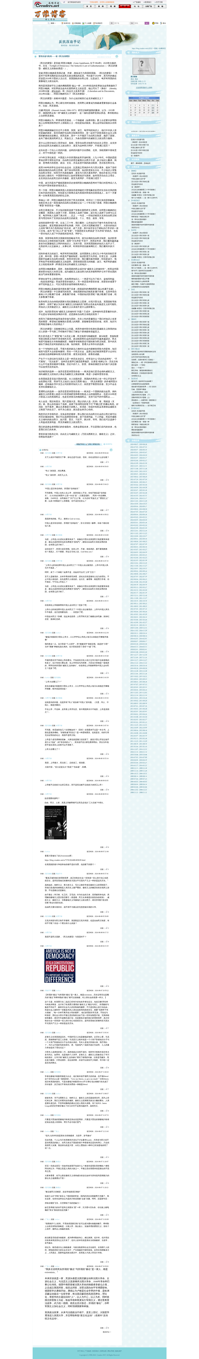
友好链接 (135, 159)
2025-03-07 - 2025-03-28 (138, 490)
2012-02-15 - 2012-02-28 (138, 738)
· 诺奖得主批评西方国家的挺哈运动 (143, 352)
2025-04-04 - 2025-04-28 (138, 488)
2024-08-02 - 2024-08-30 (138, 509)
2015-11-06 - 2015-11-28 (138, 674)
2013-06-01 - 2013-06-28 (138, 709)
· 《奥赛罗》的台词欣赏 (138, 142)
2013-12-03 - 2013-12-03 (138, 693)
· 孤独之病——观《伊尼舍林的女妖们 (144, 362)
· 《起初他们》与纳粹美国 (140, 403)
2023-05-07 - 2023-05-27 (138, 550)
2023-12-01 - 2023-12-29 (138, 531)
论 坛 (136, 6)
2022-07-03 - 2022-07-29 (138, 577)
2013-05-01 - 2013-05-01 (138, 711)
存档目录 (135, 441)
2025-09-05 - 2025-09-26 (138, 474)
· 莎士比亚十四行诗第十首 (139, 145)
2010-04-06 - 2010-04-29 (138, 760)
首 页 (89, 6)
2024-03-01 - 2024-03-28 (138, 523)
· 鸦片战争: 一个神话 (138, 365)
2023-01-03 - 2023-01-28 (138, 560)
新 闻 (101, 6)
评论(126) (96, 444)
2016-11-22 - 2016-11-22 (138, 663)
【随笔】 (134, 171)
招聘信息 (103, 1351)
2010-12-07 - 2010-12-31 (138, 749)
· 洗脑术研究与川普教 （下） (141, 395)
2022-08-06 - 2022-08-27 (138, 574)
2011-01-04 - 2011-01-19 (138, 747)
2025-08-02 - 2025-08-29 (138, 477)
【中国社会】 (135, 408)
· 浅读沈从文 (135, 227)
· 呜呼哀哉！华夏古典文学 (140, 217)
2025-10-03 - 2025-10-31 (138, 471)
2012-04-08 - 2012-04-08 (138, 733)
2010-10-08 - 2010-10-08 (138, 755)
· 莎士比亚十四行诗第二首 (140, 346)
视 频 (112, 6)
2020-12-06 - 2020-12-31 (138, 628)
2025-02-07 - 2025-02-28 (138, 493)
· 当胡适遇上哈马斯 (137, 354)
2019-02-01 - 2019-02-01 (138, 639)
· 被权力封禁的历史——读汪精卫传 (143, 405)
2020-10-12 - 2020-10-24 (138, 633)
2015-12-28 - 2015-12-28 (138, 671)
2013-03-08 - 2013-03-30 (138, 717)
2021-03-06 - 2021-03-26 (138, 620)
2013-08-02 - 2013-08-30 (138, 703)
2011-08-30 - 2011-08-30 (138, 744)
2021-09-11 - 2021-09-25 (138, 604)
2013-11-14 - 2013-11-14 (138, 695)
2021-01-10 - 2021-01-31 (138, 625)
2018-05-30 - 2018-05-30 (138, 644)
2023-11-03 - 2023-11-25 (138, 533)
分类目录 (135, 167)
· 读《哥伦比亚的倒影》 (139, 219)
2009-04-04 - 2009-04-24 (138, 784)
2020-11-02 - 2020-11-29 (138, 631)
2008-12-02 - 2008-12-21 (138, 790)
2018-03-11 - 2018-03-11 (138, 647)
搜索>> (53, 23)
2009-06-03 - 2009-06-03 (138, 782)
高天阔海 (48, 453)
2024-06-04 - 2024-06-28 (138, 515)
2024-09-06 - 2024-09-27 (138, 506)
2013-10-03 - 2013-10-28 (138, 698)
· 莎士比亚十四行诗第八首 (140, 252)
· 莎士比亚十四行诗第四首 (140, 316)
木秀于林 (59, 453)
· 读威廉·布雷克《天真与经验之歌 (143, 195)
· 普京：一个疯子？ (137, 368)
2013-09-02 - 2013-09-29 (138, 701)
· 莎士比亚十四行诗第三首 (140, 343)
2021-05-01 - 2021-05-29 (138, 614)
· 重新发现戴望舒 (137, 222)
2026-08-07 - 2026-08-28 (138, 444)
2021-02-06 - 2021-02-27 (138, 622)
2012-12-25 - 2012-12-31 (138, 725)
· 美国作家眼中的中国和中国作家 (142, 225)
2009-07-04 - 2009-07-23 (138, 779)
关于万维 (159, 2)
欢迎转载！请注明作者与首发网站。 (144, 127)
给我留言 (99, 23)
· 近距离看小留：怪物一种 (140, 192)
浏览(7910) (80, 444)
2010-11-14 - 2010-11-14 (138, 752)
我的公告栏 (136, 122)
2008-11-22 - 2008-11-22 (138, 792)
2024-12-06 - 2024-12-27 (138, 498)
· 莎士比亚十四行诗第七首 (140, 254)
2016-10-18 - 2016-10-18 (138, 666)
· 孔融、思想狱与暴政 (138, 389)
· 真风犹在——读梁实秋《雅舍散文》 (144, 400)
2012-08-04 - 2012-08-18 (138, 730)
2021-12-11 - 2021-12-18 (138, 595)
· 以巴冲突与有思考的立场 (140, 357)
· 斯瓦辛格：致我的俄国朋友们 (142, 370)
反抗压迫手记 (70, 41)
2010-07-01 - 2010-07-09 (138, 757)
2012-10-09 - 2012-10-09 (138, 728)
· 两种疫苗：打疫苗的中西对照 (142, 373)
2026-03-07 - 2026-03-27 (138, 458)
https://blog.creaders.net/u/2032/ (142, 48)
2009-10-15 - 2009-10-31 (138, 774)
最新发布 (135, 136)
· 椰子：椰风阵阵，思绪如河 (140, 163)
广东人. (56, 1131)
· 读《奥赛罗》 (135, 156)
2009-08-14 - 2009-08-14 (138, 776)
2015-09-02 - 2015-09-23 (138, 679)
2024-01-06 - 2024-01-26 (138, 528)
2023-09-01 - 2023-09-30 (138, 539)
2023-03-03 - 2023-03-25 (138, 555)
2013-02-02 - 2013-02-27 (138, 720)
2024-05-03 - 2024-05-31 (138, 517)
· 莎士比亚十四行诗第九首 (140, 246)
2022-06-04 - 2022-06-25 (138, 579)
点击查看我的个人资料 (144, 88)
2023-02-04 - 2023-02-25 (138, 558)
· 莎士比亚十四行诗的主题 (139, 150)
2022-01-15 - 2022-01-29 (138, 593)
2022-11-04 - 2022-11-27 (138, 566)
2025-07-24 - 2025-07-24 (138, 479)
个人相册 (88, 23)
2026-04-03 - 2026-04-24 (138, 455)
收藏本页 (162, 48)
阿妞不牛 (59, 874)
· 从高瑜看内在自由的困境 (140, 287)
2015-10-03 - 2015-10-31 (138, 676)
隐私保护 (118, 1351)
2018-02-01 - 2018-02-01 (138, 649)
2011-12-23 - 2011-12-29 (138, 741)
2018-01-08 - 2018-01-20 (138, 652)
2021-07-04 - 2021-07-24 (138, 609)
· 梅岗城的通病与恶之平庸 (140, 279)
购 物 (160, 6)
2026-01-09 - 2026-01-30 (138, 463)
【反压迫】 (135, 379)
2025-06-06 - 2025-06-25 (138, 482)
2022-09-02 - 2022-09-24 (138, 571)
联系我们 (148, 2)
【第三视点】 (135, 349)
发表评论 (109, 444)
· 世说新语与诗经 (136, 153)
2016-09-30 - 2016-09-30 (138, 668)
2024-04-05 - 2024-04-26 (138, 520)
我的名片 (135, 53)
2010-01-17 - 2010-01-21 (138, 765)
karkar (58, 633)
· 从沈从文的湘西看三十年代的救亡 (143, 190)
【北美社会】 (135, 260)
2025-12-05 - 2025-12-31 (138, 466)
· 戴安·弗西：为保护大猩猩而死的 (143, 284)
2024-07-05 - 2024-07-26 (138, 512)
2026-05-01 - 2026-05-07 (138, 452)
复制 (155, 48)
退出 (164, 23)
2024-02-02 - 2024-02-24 (138, 525)
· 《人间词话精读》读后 (139, 392)
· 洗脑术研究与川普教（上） (141, 397)
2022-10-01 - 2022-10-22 (138, 568)
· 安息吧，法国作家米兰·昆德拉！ (143, 360)
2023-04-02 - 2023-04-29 (138, 552)
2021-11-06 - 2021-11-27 (138, 598)
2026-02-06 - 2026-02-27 (138, 461)
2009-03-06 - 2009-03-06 (138, 787)
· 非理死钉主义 (136, 376)
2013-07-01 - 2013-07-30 (138, 706)
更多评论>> (107, 1332)
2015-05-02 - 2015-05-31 (138, 687)
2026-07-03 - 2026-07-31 (138, 447)
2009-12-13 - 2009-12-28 (138, 768)
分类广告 (148, 6)
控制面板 (77, 23)
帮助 (156, 23)
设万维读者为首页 (74, 2)
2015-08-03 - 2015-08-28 (138, 682)
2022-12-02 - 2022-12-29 (138, 563)
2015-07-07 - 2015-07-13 (138, 685)
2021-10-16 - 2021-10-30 (138, 601)
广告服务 (137, 2)
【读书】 (134, 230)
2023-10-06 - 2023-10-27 (138, 536)
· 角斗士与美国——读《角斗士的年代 (144, 198)
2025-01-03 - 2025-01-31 (138, 496)
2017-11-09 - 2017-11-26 (138, 658)
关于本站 (80, 1351)
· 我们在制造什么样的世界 (140, 281)
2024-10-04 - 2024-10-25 (138, 504)
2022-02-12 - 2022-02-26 (138, 590)
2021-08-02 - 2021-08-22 (138, 606)
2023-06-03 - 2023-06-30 (138, 547)
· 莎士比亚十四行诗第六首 (140, 311)
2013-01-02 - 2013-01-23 (138, 722)
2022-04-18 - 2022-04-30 (138, 585)
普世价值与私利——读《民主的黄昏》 (55, 56)
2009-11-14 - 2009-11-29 (138, 771)
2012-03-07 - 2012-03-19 (138, 736)
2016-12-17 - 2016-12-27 (138, 660)
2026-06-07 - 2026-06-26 (138, 450)
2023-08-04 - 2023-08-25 (138, 541)
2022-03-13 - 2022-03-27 (138, 587)
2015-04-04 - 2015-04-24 (138, 690)
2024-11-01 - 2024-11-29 (138, 501)
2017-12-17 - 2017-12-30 (138, 655)
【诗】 (133, 289)
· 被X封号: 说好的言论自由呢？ (142, 271)
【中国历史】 (135, 200)
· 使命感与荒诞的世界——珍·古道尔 (143, 387)
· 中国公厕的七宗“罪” (137, 148)
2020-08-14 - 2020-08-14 (138, 636)
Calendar (135, 93)
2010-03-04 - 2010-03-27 (138, 763)
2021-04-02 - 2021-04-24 (138, 617)
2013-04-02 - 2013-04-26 (138, 714)
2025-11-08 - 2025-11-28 (138, 469)
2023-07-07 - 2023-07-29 (138, 544)
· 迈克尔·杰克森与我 (137, 139)
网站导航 (111, 1351)
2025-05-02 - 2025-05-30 (138, 485)
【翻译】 (134, 319)
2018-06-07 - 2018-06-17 (138, 641)
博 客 (124, 6)
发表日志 (67, 23)
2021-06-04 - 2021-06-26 (138, 612)
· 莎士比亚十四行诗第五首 (140, 314)
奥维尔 (58, 1162)
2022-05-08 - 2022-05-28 (138, 582)
